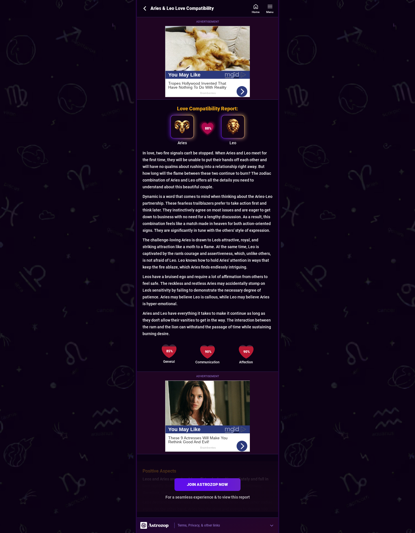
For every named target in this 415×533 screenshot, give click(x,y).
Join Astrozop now (207, 484)
